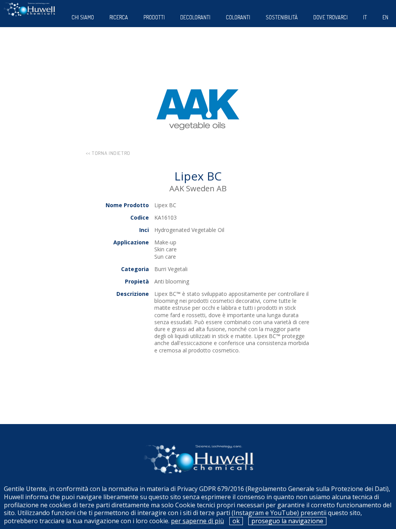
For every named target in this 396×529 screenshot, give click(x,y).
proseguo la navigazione (287, 521)
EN (385, 17)
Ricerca (118, 17)
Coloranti (238, 17)
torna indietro (111, 153)
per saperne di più (197, 521)
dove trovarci (330, 17)
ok (236, 521)
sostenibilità (282, 17)
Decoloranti (195, 17)
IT (365, 17)
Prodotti (154, 17)
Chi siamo (83, 17)
